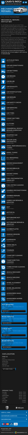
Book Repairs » (7, 347)
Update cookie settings (6, 430)
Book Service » (7, 323)
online (16, 52)
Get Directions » (8, 369)
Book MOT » (6, 311)
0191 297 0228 (6, 53)
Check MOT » (6, 335)
